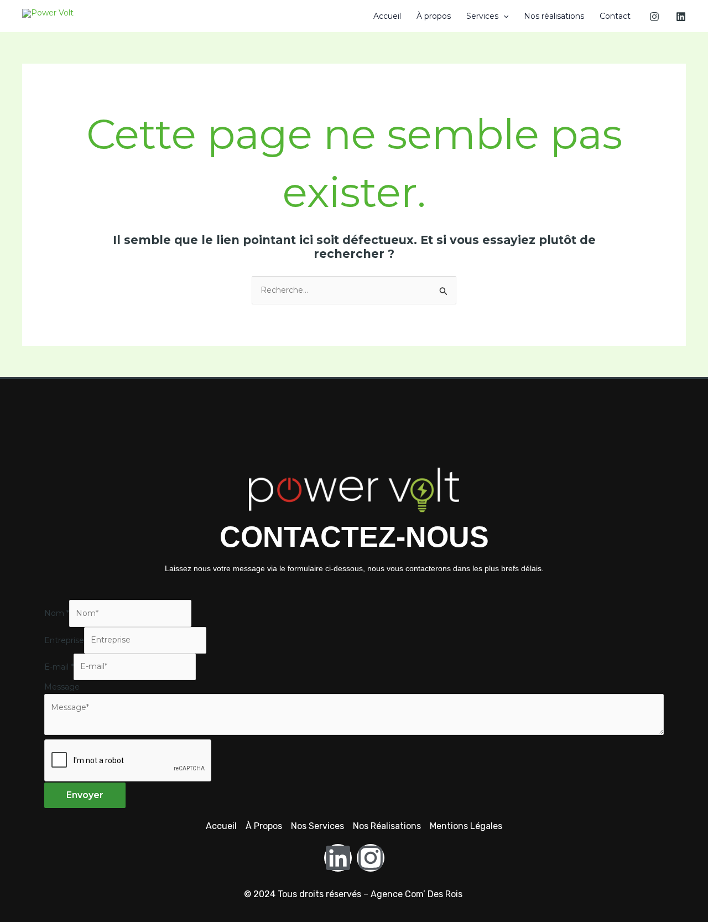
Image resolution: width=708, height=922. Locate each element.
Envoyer (84, 795)
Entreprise (64, 640)
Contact (615, 16)
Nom (56, 613)
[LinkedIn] (681, 17)
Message (62, 687)
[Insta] (654, 17)
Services (482, 16)
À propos (434, 16)
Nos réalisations (554, 16)
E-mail (59, 666)
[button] (503, 16)
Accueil (387, 16)
